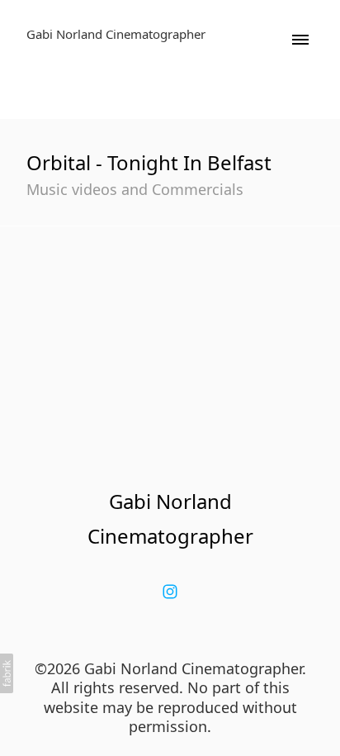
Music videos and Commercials (134, 189)
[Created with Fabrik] (6, 673)
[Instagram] (170, 591)
